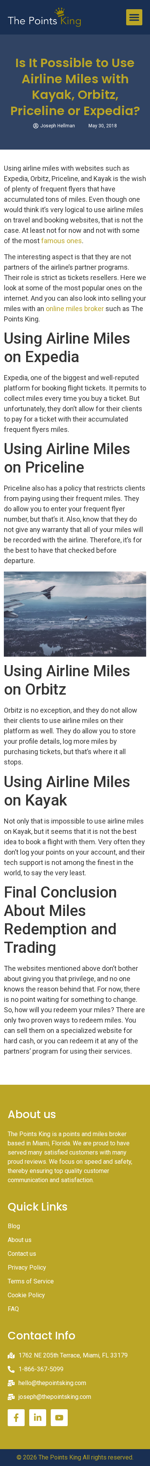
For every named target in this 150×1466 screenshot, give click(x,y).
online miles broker (75, 309)
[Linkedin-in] (37, 1417)
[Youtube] (59, 1417)
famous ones (61, 241)
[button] (134, 17)
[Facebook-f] (16, 1417)
